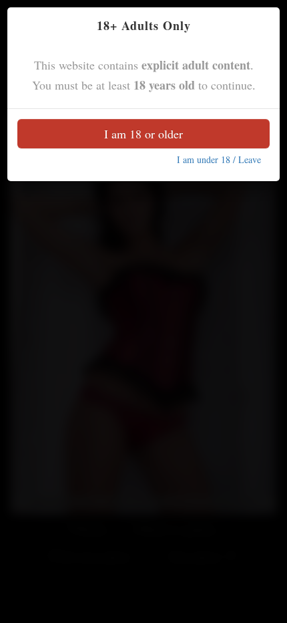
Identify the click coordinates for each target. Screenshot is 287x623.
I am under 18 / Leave (219, 159)
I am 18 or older (143, 134)
